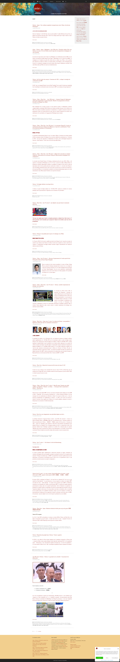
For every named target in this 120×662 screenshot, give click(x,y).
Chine (34, 71)
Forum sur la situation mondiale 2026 (39, 314)
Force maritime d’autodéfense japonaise (54, 526)
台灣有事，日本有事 (57, 466)
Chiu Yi (39, 500)
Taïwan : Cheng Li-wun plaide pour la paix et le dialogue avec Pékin (48, 233)
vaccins (50, 227)
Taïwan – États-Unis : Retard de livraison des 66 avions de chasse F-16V (49, 365)
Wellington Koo (39, 502)
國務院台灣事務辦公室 (36, 73)
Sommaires (51, 1)
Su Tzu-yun (60, 527)
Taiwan (44, 43)
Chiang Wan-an (41, 278)
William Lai (61, 624)
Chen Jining (35, 146)
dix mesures (51, 177)
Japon (36, 43)
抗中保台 (42, 436)
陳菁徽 (49, 550)
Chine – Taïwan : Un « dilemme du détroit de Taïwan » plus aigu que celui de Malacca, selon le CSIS (41, 655)
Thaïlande (78, 37)
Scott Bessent (51, 119)
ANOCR (52, 639)
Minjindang (48, 624)
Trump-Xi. (47, 178)
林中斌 (44, 315)
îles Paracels (63, 71)
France (84, 25)
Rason (63, 72)
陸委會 (54, 528)
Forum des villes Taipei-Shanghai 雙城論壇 (52, 278)
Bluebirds (68, 407)
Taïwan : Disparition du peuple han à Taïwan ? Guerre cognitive (47, 535)
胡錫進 (64, 466)
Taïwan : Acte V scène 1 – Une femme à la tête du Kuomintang (47, 442)
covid (34, 227)
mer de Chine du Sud (79, 31)
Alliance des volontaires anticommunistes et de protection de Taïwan (56, 407)
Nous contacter (72, 642)
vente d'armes (53, 227)
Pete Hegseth (58, 314)
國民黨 (52, 43)
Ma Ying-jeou (49, 72)
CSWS (45, 526)
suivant (39, 631)
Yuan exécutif (46, 550)
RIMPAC (54, 359)
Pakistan (84, 33)
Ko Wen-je (42, 501)
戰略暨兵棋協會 (36, 528)
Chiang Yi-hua (37, 526)
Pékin (35, 178)
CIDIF (62, 641)
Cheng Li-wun (36, 93)
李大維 (43, 528)
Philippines (60, 72)
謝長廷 (45, 625)
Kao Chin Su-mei (39, 227)
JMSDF (34, 527)
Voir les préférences (115, 657)
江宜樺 (46, 528)
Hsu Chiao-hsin (45, 379)
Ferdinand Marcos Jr (54, 71)
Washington (80, 39)
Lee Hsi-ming (43, 527)
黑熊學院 (60, 408)
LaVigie (64, 645)
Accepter (99, 657)
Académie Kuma (43, 407)
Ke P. (38, 501)
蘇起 (45, 436)
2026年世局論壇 (36, 313)
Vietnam (78, 39)
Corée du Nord (38, 71)
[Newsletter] (63, 1)
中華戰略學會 (40, 315)
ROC (56, 379)
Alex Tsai (36, 500)
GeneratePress (65, 660)
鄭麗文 (54, 178)
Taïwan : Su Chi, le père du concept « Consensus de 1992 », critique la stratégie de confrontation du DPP (51, 80)
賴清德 (45, 502)
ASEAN (78, 20)
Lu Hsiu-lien (44, 624)
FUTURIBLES (61, 643)
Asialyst (59, 641)
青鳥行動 (57, 408)
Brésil (82, 22)
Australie (84, 20)
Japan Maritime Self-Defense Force (65, 526)
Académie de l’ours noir (37, 407)
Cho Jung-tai (35, 379)
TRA (33, 528)
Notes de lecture (58, 1)
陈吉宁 (52, 147)
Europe (82, 25)
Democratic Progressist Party (48, 623)
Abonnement (45, 1)
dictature (53, 623)
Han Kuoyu (62, 623)
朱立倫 (62, 466)
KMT (38, 43)
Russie (84, 34)
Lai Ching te (40, 72)
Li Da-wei (47, 527)
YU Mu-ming (66, 624)
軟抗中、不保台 (48, 436)
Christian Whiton (65, 500)
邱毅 (47, 502)
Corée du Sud (83, 24)
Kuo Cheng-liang (52, 379)
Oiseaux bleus (46, 119)
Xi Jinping (47, 147)
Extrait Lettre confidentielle (48, 42)
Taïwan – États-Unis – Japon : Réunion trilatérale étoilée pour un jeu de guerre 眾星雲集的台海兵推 (52, 509)
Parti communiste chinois (62, 146)
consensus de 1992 (53, 465)
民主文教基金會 (57, 119)
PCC (37, 147)
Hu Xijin (57, 465)
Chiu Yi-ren (42, 526)
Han (34, 550)
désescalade (57, 313)
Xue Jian (52, 466)
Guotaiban (59, 71)
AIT (39, 313)
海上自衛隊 (49, 528)
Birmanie (80, 22)
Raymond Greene (63, 314)
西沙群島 (51, 73)
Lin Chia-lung (45, 72)
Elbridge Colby (61, 313)
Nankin (67, 177)
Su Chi (45, 93)
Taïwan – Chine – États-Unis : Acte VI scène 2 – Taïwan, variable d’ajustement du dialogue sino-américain (51, 285)
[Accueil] (34, 1)
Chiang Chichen (41, 623)
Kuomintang (41, 43)
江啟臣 (42, 625)
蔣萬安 (65, 278)
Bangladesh (78, 22)
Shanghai (37, 178)
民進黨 (54, 43)
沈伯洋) (54, 408)
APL (34, 436)
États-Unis (49, 359)
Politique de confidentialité (104, 660)
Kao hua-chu (37, 527)
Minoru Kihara (53, 72)
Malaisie (80, 30)
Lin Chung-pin (54, 314)
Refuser (107, 657)
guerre (55, 177)
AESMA (57, 643)
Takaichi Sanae (48, 43)
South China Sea (81, 36)
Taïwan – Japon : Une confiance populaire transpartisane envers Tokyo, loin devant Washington (51, 25)
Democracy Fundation (37, 119)
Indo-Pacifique (80, 27)
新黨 (37, 625)
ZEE (86, 39)
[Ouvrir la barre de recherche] (86, 1)
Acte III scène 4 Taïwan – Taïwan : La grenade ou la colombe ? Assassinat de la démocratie (51, 557)
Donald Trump (78, 25)
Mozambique (84, 31)
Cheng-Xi (44, 177)
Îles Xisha (66, 71)
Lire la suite (35, 39)
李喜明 (41, 528)
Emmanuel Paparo (66, 313)
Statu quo (54, 252)
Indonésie (83, 27)
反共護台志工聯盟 (50, 408)
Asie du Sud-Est (81, 20)
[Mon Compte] (66, 1)
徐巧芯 (61, 379)
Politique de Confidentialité (75, 647)
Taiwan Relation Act (68, 527)
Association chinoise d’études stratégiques (46, 313)
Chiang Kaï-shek (36, 278)
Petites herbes (60, 501)
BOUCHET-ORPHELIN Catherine (39, 42)
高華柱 (57, 528)
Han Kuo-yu (34, 408)
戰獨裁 (35, 625)
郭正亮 (69, 466)
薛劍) (66, 466)
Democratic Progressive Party (44, 71)
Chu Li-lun (48, 465)
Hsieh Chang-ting (67, 623)
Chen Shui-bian (36, 623)
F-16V (42, 379)
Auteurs (39, 1)
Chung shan (48, 177)
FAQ (71, 648)
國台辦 (41, 73)
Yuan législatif (61, 227)
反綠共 (69, 624)
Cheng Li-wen (40, 146)
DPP (34, 43)
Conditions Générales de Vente (75, 645)
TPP (38, 196)
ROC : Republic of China (54, 527)
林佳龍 (46, 73)
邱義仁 (52, 528)
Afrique (81, 18)
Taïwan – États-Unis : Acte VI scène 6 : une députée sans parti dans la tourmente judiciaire (51, 203)
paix (69, 177)
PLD (37, 466)
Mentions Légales (73, 644)
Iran (80, 28)
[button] (118, 648)
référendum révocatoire (66, 501)
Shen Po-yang (45, 408)
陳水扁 (47, 625)
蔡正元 (43, 502)
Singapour (78, 36)
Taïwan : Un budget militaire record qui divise (43, 184)
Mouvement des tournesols (62, 177)
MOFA (57, 72)
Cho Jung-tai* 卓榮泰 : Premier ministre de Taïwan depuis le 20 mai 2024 (52, 500)
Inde (77, 27)
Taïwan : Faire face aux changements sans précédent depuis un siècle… (49, 414)
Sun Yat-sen (41, 178)
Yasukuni (57, 227)
